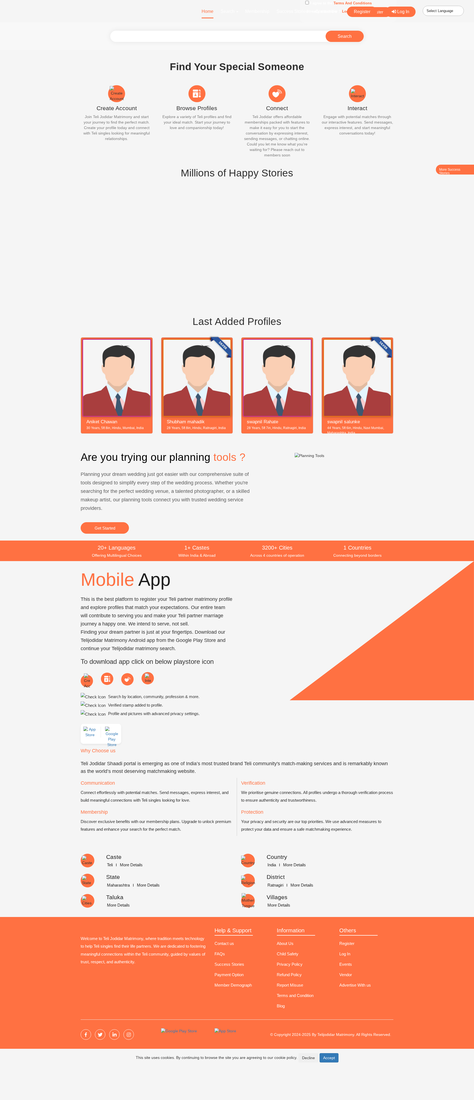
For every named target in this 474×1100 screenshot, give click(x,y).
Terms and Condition (295, 995)
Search (345, 36)
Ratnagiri (275, 885)
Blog (281, 1006)
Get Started (105, 528)
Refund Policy (289, 974)
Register (362, 11)
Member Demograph (233, 985)
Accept (329, 1058)
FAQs (220, 954)
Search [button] (228, 11)
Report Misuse (290, 985)
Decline (308, 1058)
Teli (110, 864)
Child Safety (287, 954)
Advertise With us (355, 985)
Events (345, 964)
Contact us (224, 943)
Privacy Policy (290, 964)
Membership (257, 11)
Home (207, 11)
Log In (402, 11)
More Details (131, 864)
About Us (285, 943)
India (271, 864)
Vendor (345, 974)
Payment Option (229, 974)
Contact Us (326, 11)
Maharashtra (118, 885)
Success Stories (292, 11)
